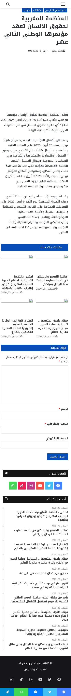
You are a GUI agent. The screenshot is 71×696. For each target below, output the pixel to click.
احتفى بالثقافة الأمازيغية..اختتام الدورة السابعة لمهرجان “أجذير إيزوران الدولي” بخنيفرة (17, 282)
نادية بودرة (57, 51)
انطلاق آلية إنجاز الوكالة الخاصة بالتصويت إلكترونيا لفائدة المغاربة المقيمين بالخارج (17, 326)
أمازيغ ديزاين (30, 669)
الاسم (63, 408)
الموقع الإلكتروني (57, 438)
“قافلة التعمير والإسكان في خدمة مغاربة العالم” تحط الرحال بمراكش (52, 280)
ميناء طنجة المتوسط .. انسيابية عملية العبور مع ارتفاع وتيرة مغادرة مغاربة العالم (53, 326)
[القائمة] (63, 5)
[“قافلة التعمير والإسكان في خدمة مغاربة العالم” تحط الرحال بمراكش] (52, 264)
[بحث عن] (8, 5)
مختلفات (37, 10)
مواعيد (26, 10)
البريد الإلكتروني (56, 423)
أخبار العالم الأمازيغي (55, 10)
